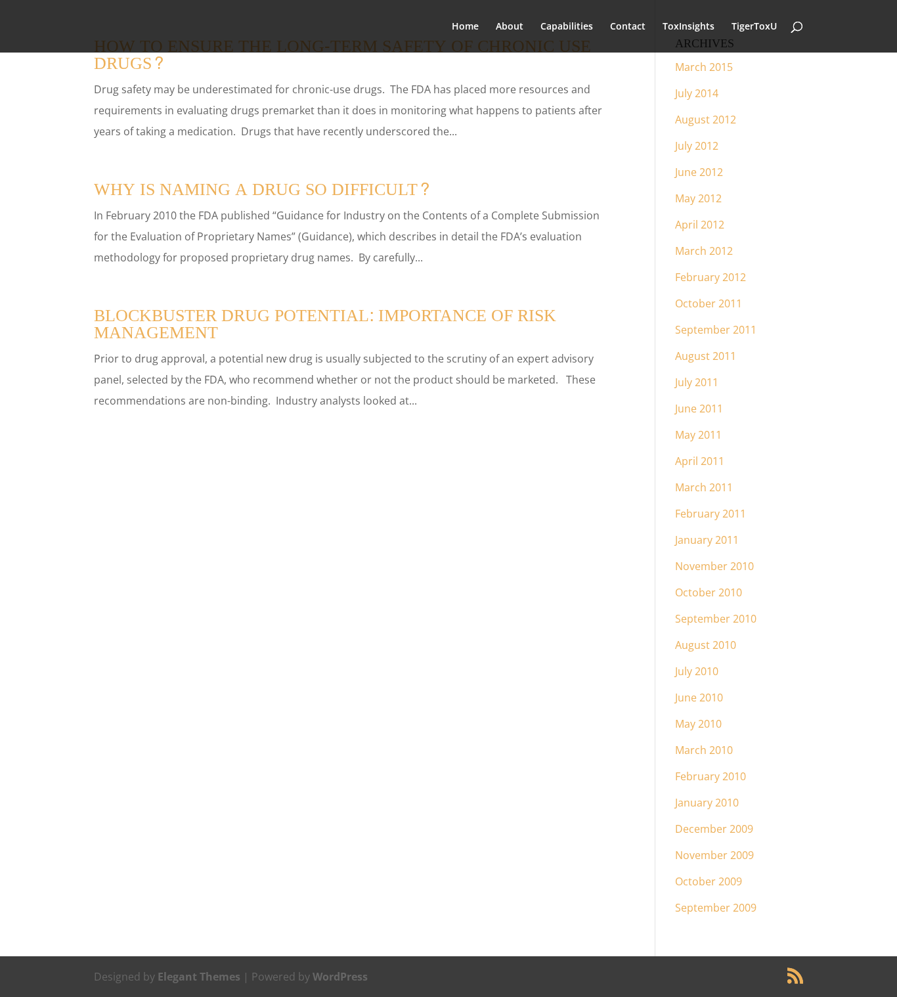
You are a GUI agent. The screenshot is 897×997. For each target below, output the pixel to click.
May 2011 (698, 435)
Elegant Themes (199, 976)
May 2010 (698, 724)
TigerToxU (754, 27)
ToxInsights (688, 27)
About (509, 27)
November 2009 (714, 855)
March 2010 (704, 750)
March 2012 (704, 251)
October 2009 (708, 881)
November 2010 (714, 566)
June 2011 (699, 408)
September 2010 (715, 618)
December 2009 (714, 829)
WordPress (340, 976)
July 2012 (696, 146)
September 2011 (715, 329)
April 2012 (699, 224)
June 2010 (699, 697)
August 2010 (705, 645)
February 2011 (710, 513)
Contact (627, 27)
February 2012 (710, 277)
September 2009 (715, 907)
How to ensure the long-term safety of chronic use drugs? (342, 55)
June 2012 (699, 172)
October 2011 (708, 303)
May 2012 (698, 198)
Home (465, 27)
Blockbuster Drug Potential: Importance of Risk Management (325, 324)
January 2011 (707, 540)
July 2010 (696, 671)
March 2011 (704, 487)
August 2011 (705, 356)
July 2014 (696, 93)
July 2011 (696, 382)
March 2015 (704, 67)
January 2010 (707, 802)
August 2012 (705, 119)
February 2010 (710, 776)
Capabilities (566, 27)
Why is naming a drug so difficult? (262, 189)
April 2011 (699, 461)
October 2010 (708, 592)
